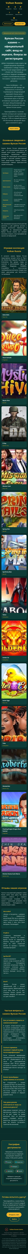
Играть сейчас (14, 128)
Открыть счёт (20, 23)
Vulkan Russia (14, 2)
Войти (14, 1219)
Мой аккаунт (8, 23)
